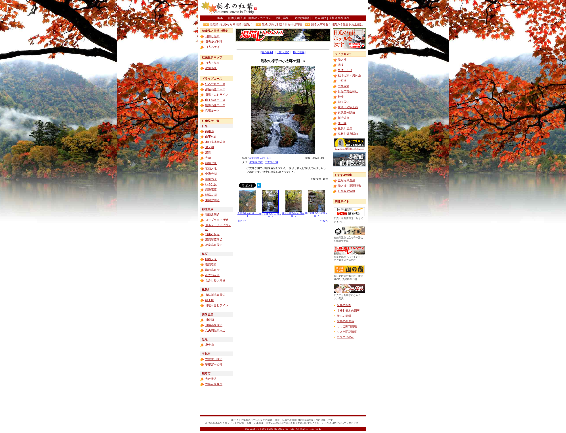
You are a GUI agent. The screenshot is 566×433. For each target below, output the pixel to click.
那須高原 (211, 68)
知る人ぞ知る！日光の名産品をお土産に (337, 24)
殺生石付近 (212, 234)
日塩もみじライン (216, 94)
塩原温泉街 (212, 270)
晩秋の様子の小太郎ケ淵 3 (316, 214)
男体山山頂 (345, 70)
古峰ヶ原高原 (213, 384)
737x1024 (265, 158)
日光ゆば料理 (300, 18)
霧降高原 (211, 189)
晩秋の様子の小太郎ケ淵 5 (270, 215)
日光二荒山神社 (348, 91)
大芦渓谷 (211, 378)
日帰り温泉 (281, 18)
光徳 (208, 158)
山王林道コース (215, 100)
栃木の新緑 (344, 315)
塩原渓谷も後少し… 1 (248, 214)
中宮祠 (342, 80)
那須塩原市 (256, 162)
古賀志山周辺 (213, 359)
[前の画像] (266, 52)
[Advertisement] (314, 7)
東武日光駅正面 (348, 107)
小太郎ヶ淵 (212, 275)
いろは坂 (211, 184)
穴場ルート (212, 110)
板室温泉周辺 (213, 245)
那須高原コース (215, 89)
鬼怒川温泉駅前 (348, 133)
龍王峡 (209, 300)
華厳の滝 (211, 179)
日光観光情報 (346, 191)
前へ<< (242, 220)
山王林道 (211, 136)
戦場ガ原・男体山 (349, 75)
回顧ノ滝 (211, 259)
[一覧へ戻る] (283, 52)
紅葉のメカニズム (260, 18)
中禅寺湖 (211, 173)
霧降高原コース (215, 105)
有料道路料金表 (339, 18)
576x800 (254, 158)
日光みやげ (319, 18)
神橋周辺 (343, 102)
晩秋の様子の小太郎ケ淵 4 (293, 215)
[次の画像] (299, 52)
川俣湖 (209, 319)
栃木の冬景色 (345, 321)
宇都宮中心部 (213, 364)
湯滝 (208, 152)
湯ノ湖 (209, 147)
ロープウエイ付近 (216, 220)
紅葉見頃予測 (237, 18)
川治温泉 (343, 118)
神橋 (341, 96)
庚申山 (209, 344)
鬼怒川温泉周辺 (215, 294)
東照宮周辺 (212, 200)
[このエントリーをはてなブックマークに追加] (259, 186)
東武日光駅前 (346, 112)
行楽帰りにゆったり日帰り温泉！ (231, 24)
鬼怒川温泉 (345, 128)
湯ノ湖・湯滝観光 (349, 185)
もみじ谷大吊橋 (215, 280)
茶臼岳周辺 (212, 214)
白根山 (209, 131)
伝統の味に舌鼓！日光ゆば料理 (282, 24)
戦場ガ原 (211, 163)
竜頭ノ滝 (211, 168)
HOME (221, 18)
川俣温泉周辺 (213, 325)
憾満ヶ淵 (211, 195)
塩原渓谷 (211, 264)
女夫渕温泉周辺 (215, 330)
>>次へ (323, 220)
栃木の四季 (344, 305)
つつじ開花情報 (347, 326)
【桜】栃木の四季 (348, 310)
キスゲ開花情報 (347, 331)
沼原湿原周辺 (213, 239)
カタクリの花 (345, 337)
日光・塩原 (212, 63)
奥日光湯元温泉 (215, 142)
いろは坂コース (215, 84)
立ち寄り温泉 (346, 180)
